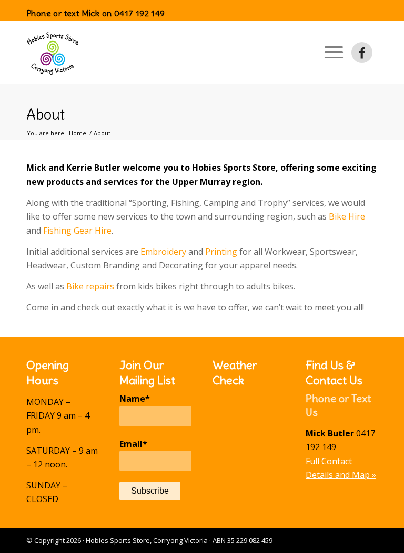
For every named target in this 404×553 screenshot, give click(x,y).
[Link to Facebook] (361, 52)
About (45, 114)
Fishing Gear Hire (77, 230)
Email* (133, 444)
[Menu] (333, 52)
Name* (134, 398)
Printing (221, 251)
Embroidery (163, 251)
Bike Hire (347, 216)
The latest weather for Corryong (249, 506)
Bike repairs (90, 286)
